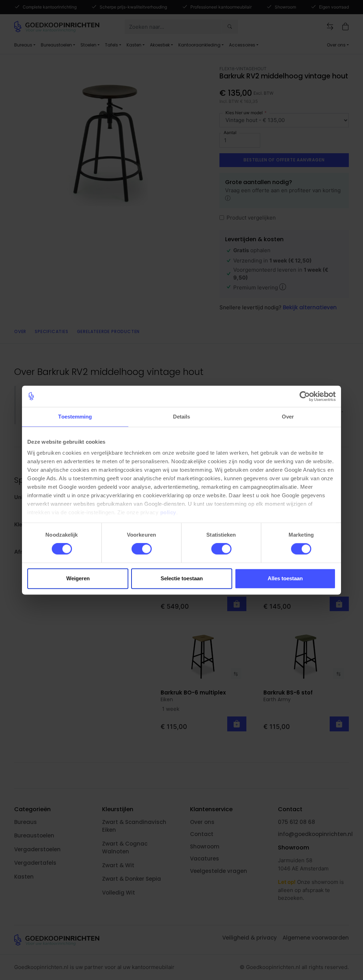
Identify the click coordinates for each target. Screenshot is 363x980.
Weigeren (78, 578)
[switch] (142, 549)
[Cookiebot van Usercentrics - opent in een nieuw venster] (305, 396)
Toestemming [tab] (75, 417)
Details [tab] (181, 417)
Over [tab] (288, 417)
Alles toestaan (285, 578)
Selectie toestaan (182, 578)
